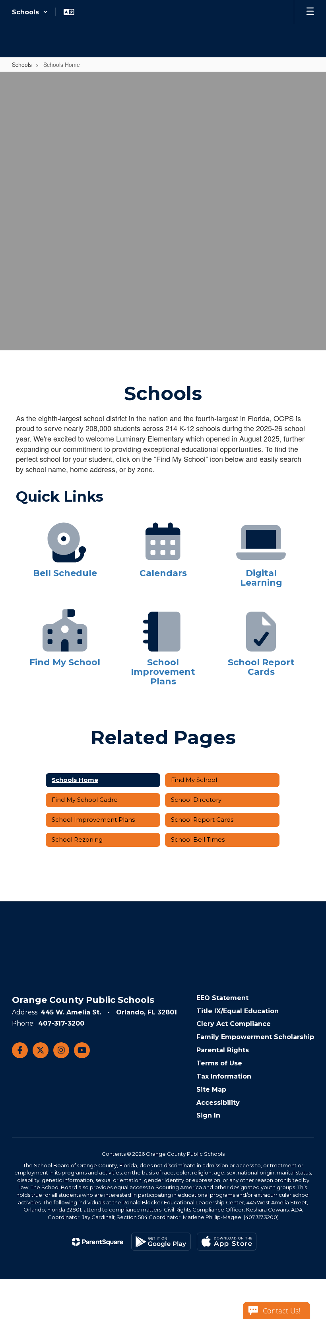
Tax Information (223, 1076)
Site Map (211, 1089)
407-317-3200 (61, 1023)
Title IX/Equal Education (237, 1011)
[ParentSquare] (97, 1242)
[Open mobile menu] (310, 12)
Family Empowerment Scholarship (255, 1037)
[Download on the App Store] (226, 1242)
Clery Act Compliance (233, 1024)
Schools (22, 64)
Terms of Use (219, 1063)
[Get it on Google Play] (161, 1242)
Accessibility (218, 1102)
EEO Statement (222, 998)
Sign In (208, 1115)
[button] (30, 12)
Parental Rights (222, 1050)
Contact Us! (281, 1310)
